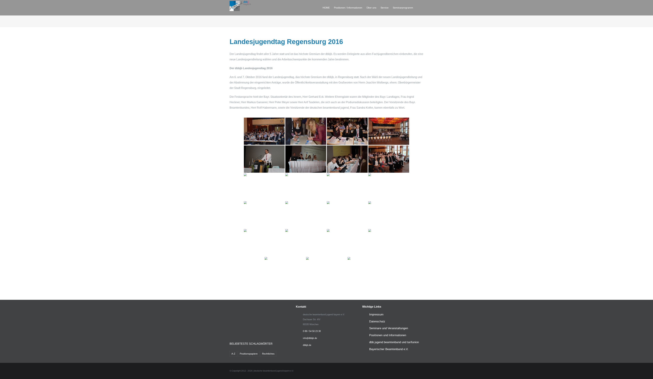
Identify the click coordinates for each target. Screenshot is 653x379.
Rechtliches (268, 353)
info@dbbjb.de (310, 338)
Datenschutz (377, 321)
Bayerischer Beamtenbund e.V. (388, 349)
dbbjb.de (307, 345)
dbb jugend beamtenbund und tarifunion (394, 342)
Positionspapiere (249, 353)
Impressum (376, 314)
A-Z (233, 353)
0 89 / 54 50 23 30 (312, 331)
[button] (418, 7)
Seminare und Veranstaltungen (388, 328)
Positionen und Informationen (387, 335)
